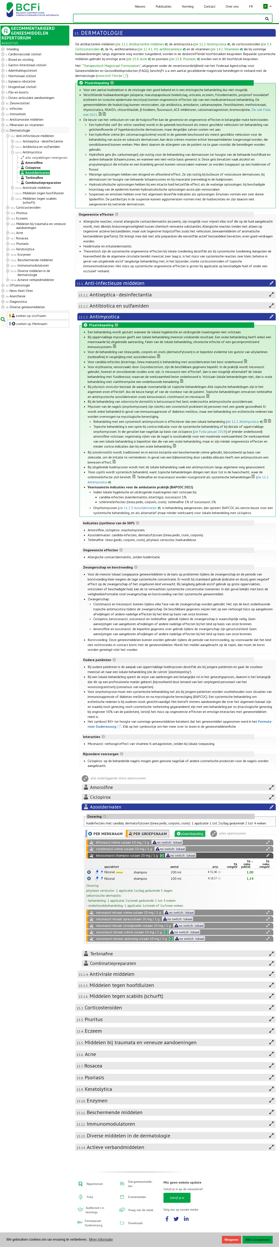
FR (251, 6)
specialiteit (111, 867)
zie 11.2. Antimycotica (210, 44)
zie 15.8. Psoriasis (183, 59)
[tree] (32, 178)
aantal (174, 867)
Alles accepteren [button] (257, 1239)
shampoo (140, 872)
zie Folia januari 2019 (210, 431)
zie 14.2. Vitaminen (225, 49)
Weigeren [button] (231, 1239)
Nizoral (109, 872)
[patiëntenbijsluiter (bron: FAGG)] (101, 872)
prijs (215, 867)
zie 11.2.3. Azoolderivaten (138, 508)
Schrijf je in (177, 1198)
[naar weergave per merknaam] (89, 872)
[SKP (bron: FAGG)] (97, 872)
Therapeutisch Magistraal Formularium (111, 65)
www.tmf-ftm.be (109, 75)
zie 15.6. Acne (137, 59)
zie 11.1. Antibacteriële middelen (140, 44)
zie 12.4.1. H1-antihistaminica (160, 49)
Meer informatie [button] (101, 1239)
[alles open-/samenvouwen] (267, 842)
